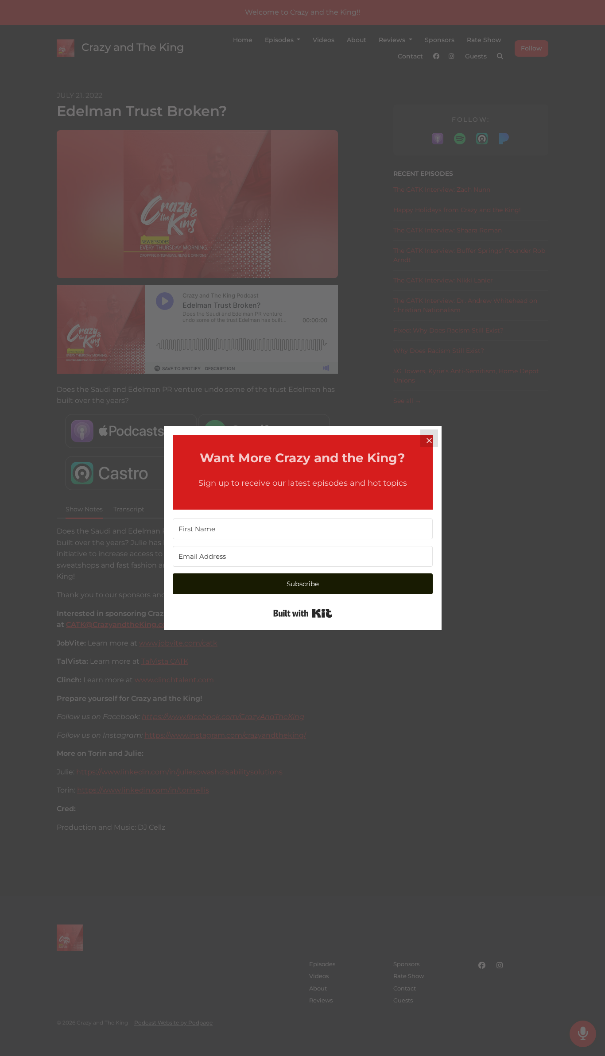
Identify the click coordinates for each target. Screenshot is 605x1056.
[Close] (429, 438)
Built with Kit (302, 613)
